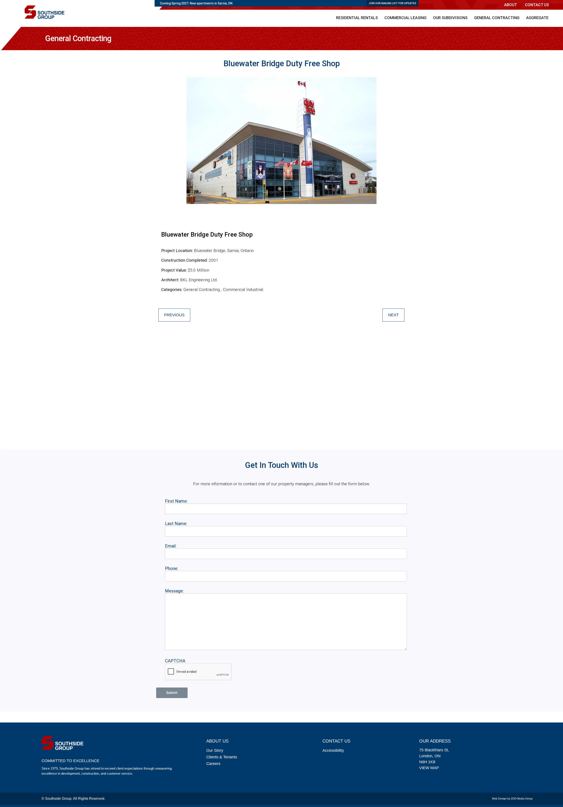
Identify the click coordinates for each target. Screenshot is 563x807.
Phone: (171, 568)
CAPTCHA (175, 661)
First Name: (176, 501)
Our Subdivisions (450, 17)
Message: (174, 591)
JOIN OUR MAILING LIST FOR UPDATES (392, 3)
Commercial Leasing (405, 17)
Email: (170, 546)
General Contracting (496, 17)
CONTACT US (336, 741)
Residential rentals (357, 17)
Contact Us (537, 4)
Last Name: (176, 523)
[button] (511, 5)
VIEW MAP (429, 768)
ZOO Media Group (522, 798)
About (510, 4)
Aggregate (537, 17)
